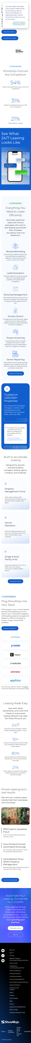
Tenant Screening (15, 338)
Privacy (3, 1031)
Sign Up (15, 934)
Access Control (15, 316)
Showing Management (15, 294)
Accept (19, 23)
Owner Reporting (16, 359)
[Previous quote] (14, 447)
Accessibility (27, 1031)
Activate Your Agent (9, 38)
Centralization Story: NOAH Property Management (13, 862)
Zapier (26, 687)
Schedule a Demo (9, 32)
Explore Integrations (9, 628)
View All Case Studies (10, 880)
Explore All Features (15, 373)
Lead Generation (15, 273)
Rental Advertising (15, 251)
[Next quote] (17, 447)
